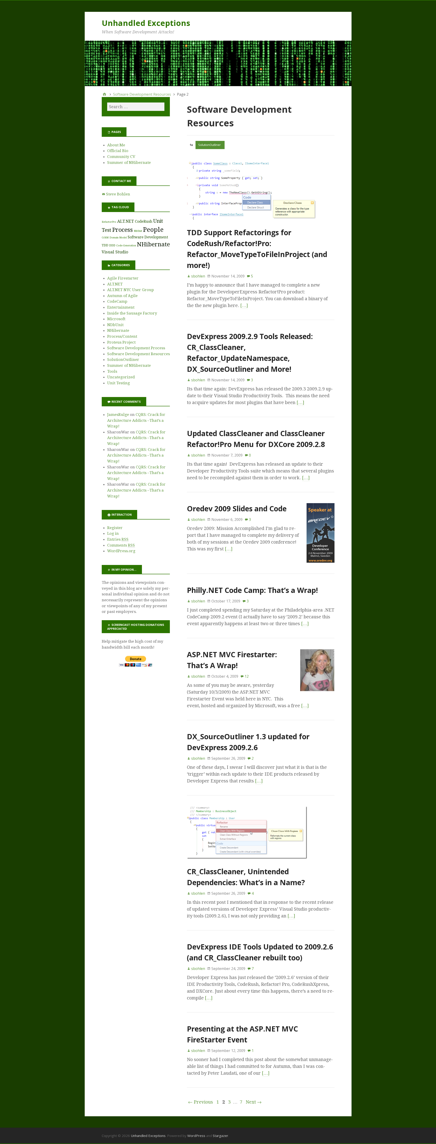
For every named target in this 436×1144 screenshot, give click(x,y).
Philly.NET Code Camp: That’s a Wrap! (252, 590)
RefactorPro (109, 221)
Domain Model (118, 237)
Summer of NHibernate (129, 162)
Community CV (121, 156)
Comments (121, 545)
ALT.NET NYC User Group (130, 289)
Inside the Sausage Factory (132, 313)
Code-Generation (126, 245)
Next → (254, 1102)
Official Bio (117, 150)
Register (115, 527)
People (153, 229)
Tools (112, 371)
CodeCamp (117, 301)
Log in (113, 533)
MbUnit (138, 231)
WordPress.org (121, 551)
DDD (112, 245)
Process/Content (122, 336)
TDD (105, 245)
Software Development (148, 237)
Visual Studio (115, 252)
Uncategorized (121, 377)
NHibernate (153, 244)
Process (122, 229)
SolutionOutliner (209, 145)
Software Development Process (136, 348)
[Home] (104, 94)
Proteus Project (121, 342)
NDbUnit (115, 324)
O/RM (105, 237)
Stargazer (220, 1135)
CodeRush (143, 221)
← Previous (200, 1102)
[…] (244, 305)
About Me (116, 145)
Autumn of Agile (122, 295)
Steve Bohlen (118, 194)
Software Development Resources (138, 354)
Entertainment (120, 307)
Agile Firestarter (123, 278)
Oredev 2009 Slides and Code (237, 508)
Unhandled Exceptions (146, 23)
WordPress (196, 1135)
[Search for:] (135, 106)
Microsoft (116, 319)
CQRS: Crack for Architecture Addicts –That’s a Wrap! (136, 420)
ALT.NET (125, 221)
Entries (118, 539)
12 (247, 676)
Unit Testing (118, 383)
